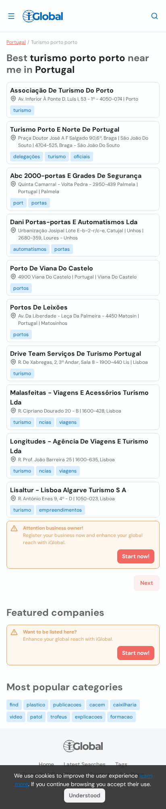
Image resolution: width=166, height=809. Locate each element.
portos (21, 288)
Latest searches (85, 764)
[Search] (155, 16)
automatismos (29, 249)
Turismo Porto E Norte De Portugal (64, 129)
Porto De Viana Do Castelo (51, 268)
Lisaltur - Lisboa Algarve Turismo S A (68, 490)
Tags (121, 764)
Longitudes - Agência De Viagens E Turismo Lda (79, 446)
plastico (36, 705)
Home (46, 764)
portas (39, 203)
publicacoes (67, 705)
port (18, 203)
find (14, 705)
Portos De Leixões (39, 307)
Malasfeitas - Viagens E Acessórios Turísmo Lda (79, 397)
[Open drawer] (11, 16)
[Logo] (43, 16)
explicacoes (88, 717)
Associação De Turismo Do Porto (62, 90)
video (16, 717)
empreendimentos (60, 510)
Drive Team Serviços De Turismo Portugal (75, 353)
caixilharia (125, 705)
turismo (22, 110)
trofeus (58, 717)
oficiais (82, 156)
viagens (68, 422)
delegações (26, 156)
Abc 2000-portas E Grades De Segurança (75, 175)
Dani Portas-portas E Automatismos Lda (73, 222)
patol (36, 717)
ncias (45, 422)
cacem (97, 705)
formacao (121, 717)
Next (146, 582)
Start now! (135, 652)
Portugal (16, 42)
